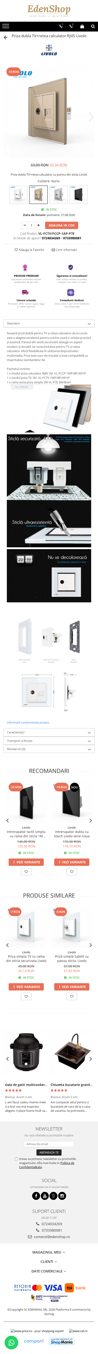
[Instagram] (62, 1196)
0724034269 (51, 1224)
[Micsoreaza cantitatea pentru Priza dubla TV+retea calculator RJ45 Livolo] (24, 225)
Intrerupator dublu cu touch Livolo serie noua (72, 834)
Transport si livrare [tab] (19, 741)
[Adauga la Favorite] (26, 871)
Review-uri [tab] (16, 749)
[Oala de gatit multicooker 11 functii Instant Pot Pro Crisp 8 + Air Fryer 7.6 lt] (26, 1051)
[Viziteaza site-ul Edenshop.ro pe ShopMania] (62, 1341)
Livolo (26, 827)
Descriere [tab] (13, 323)
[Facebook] (36, 1196)
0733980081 (51, 1230)
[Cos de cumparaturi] (82, 26)
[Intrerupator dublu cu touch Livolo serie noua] (71, 802)
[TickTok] (53, 1196)
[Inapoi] (3, 37)
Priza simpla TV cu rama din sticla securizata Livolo (26, 958)
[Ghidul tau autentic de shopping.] (34, 1341)
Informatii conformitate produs (28, 722)
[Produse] (6, 27)
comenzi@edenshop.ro (51, 1236)
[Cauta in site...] (93, 26)
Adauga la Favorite (31, 250)
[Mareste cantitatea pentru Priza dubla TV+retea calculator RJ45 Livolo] (38, 225)
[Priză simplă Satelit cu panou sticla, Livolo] (71, 927)
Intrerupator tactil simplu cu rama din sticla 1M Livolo (26, 834)
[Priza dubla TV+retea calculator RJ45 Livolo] (49, 112)
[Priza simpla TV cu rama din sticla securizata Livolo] (26, 927)
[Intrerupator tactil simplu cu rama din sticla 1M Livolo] (26, 802)
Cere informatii (66, 250)
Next (91, 117)
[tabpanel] (49, 112)
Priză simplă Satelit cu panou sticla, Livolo (72, 958)
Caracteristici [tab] (15, 732)
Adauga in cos (62, 225)
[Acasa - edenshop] (49, 10)
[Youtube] (45, 1196)
